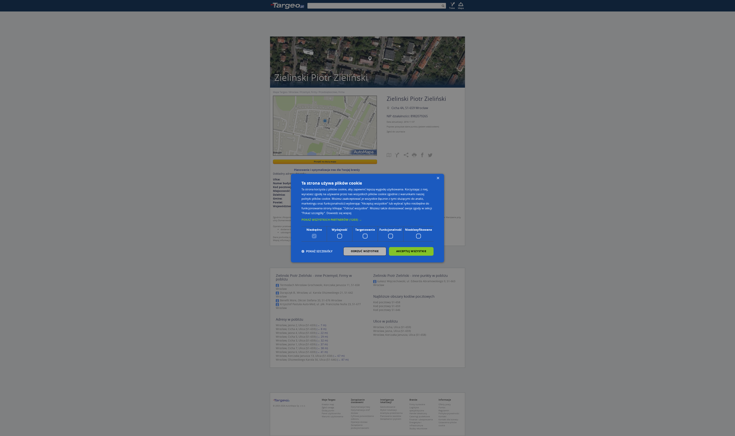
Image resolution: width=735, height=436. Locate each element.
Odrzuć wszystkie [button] (365, 251)
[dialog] (367, 218)
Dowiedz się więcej (339, 213)
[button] (367, 220)
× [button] (437, 178)
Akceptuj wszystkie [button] (411, 251)
